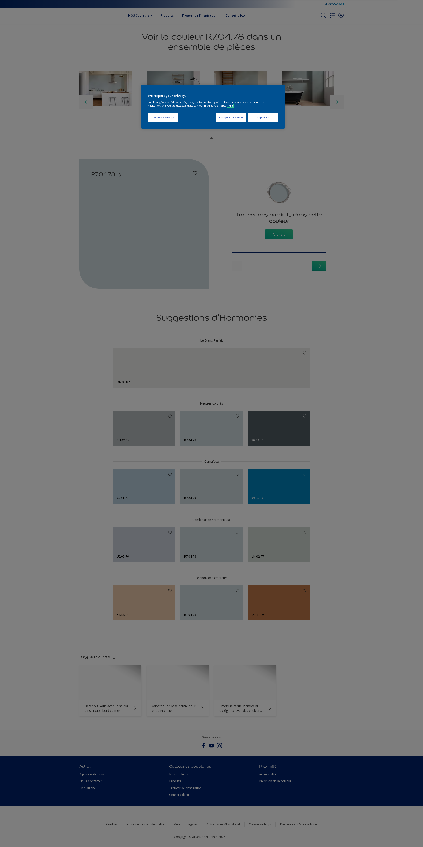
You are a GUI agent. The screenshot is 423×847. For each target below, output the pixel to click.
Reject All (263, 117)
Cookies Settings (163, 117)
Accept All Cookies (231, 117)
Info (230, 105)
